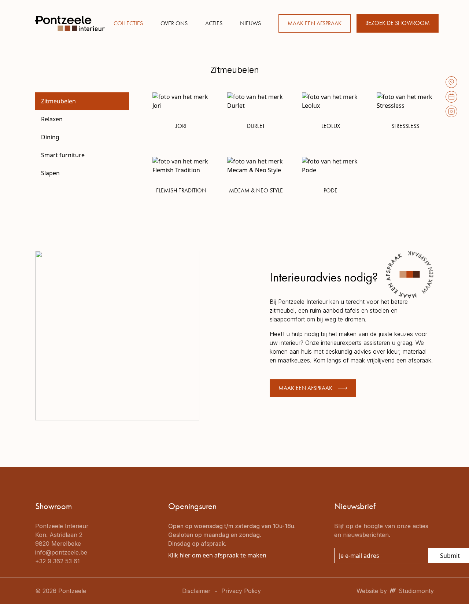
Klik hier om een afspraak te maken (217, 555)
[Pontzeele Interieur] (70, 23)
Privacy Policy (241, 590)
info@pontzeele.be (61, 552)
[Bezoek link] (451, 82)
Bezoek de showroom (397, 23)
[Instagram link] (451, 111)
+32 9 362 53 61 (57, 561)
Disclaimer (196, 590)
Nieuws (250, 23)
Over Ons (174, 23)
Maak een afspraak (314, 23)
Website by (395, 590)
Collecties (128, 23)
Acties (213, 23)
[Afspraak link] (451, 97)
